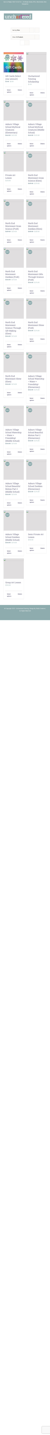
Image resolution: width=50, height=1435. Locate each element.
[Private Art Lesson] (14, 161)
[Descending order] (37, 30)
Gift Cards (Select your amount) (13, 77)
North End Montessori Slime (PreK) (36, 325)
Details (20, 90)
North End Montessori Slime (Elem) (13, 379)
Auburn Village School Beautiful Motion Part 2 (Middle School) (12, 487)
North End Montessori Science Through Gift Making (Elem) (13, 328)
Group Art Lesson (13, 582)
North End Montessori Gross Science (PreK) (13, 226)
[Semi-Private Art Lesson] (36, 520)
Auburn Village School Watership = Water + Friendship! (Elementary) (36, 382)
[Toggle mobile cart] (41, 15)
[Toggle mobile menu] (46, 15)
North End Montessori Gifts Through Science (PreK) (36, 275)
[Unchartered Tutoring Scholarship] (36, 62)
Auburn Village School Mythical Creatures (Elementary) (12, 128)
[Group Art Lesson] (14, 569)
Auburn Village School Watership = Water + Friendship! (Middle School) (13, 435)
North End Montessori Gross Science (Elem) (36, 178)
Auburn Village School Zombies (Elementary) (35, 486)
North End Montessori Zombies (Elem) (35, 226)
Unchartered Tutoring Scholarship (34, 79)
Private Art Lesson (10, 176)
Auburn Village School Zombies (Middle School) (12, 537)
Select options (9, 91)
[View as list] (27, 42)
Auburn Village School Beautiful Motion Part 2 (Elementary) (35, 433)
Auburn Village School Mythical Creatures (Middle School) (36, 128)
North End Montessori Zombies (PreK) (12, 274)
